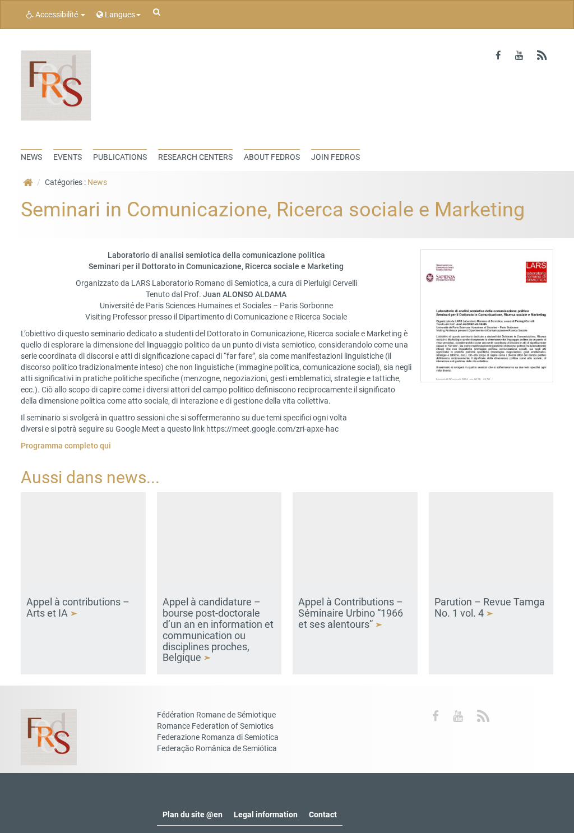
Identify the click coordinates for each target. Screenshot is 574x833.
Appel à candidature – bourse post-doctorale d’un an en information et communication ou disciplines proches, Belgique (218, 629)
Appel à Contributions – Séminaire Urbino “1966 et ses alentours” (350, 613)
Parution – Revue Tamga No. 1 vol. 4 (489, 607)
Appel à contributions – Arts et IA (77, 607)
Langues (119, 14)
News (97, 182)
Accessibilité (57, 14)
